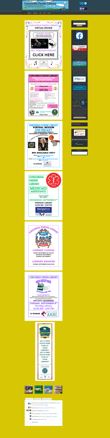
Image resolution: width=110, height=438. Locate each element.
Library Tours (44, 419)
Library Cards (41, 416)
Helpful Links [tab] (38, 399)
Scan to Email (35, 405)
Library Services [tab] (29, 399)
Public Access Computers (43, 407)
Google (81, 10)
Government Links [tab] (47, 399)
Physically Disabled (53, 413)
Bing (86, 10)
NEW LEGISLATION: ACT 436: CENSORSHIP (79, 42)
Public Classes (46, 410)
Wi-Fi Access (52, 407)
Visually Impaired (44, 413)
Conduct (55, 416)
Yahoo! (83, 10)
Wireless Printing (44, 405)
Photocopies (57, 403)
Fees (52, 416)
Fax (39, 405)
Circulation (47, 416)
